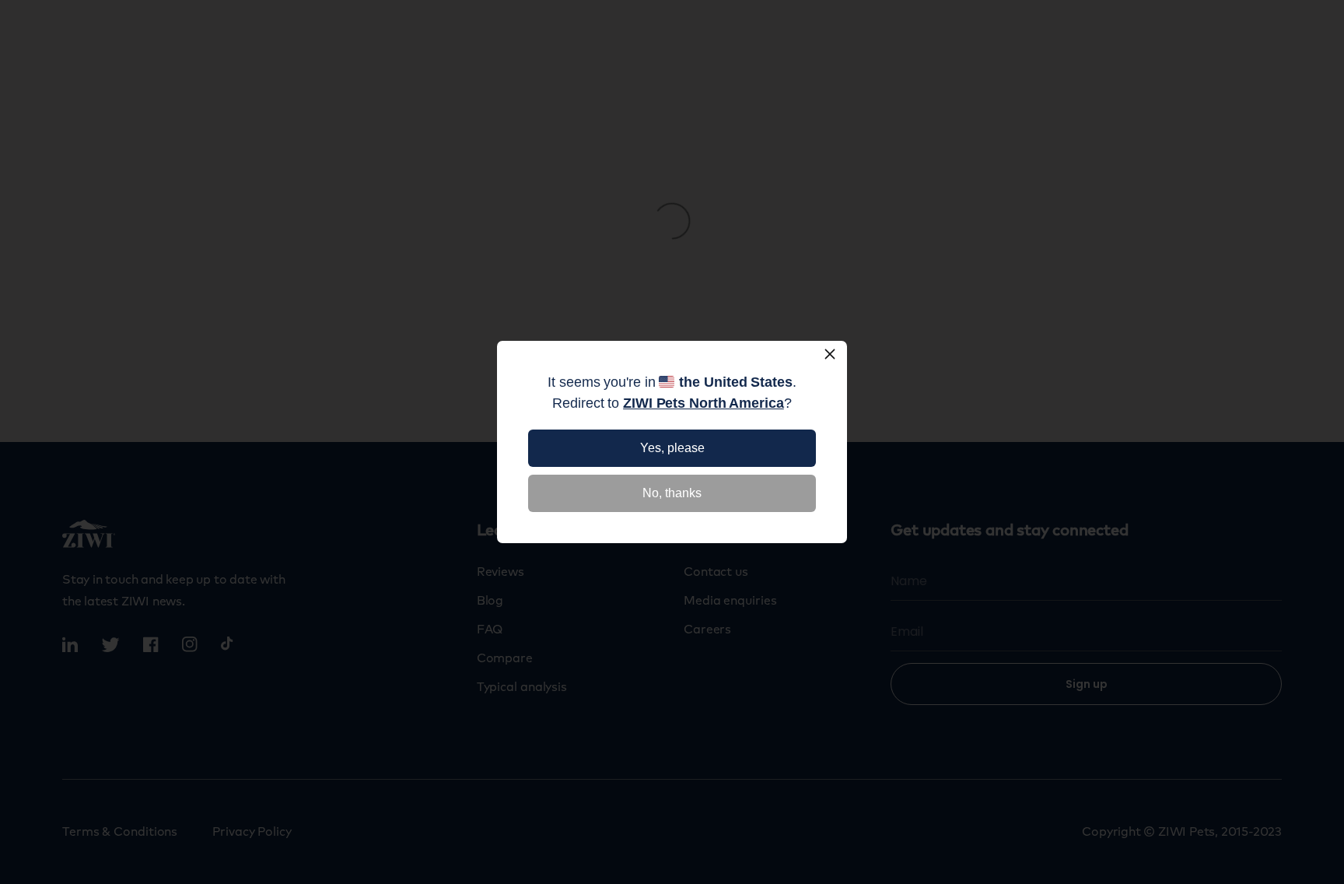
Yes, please (672, 447)
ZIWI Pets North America (703, 403)
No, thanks (672, 493)
